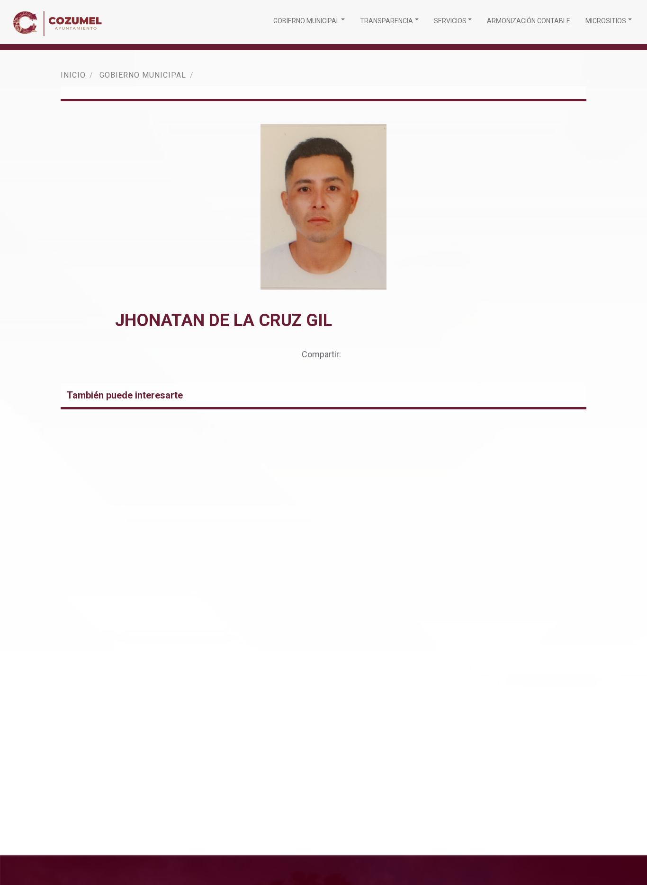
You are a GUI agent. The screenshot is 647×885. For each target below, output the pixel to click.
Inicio (73, 75)
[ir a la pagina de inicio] (60, 22)
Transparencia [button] (386, 21)
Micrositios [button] (605, 21)
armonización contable (528, 21)
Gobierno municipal (142, 75)
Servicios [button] (450, 21)
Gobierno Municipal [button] (306, 21)
